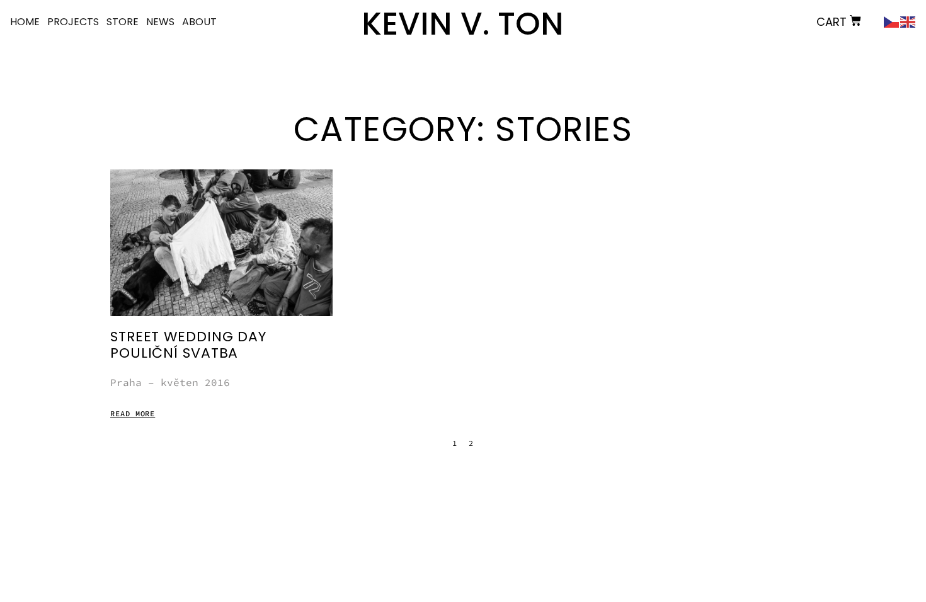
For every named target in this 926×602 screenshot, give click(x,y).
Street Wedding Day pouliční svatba (188, 345)
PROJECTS (73, 21)
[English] (908, 20)
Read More (132, 413)
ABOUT (199, 21)
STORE (122, 21)
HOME (25, 21)
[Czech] (892, 20)
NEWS (160, 21)
